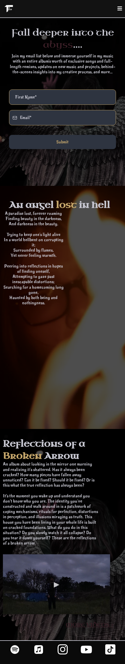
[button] (119, 8)
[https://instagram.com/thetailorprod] (62, 649)
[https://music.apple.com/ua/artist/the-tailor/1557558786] (39, 649)
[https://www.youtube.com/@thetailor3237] (86, 649)
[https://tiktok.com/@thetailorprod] (110, 649)
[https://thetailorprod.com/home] (9, 8)
